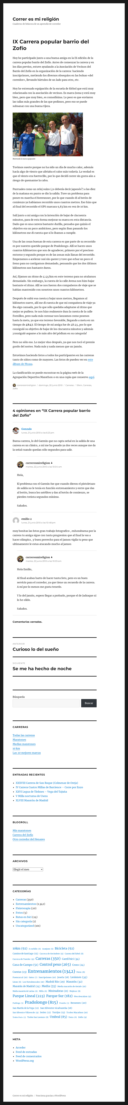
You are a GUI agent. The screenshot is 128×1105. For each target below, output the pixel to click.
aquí (91, 377)
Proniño (64, 1003)
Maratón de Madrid (26, 986)
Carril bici (71, 958)
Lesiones (78, 977)
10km (79, 385)
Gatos (33, 977)
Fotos (19, 912)
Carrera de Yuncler (23, 959)
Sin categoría (24, 921)
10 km (16, 748)
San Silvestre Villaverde (26, 1012)
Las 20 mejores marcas (27, 752)
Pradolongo (41, 1002)
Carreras (69, 385)
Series (45, 1012)
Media (49, 986)
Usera (73, 1017)
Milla (43, 991)
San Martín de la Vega (26, 1008)
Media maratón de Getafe (71, 986)
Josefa (63, 977)
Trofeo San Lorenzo (37, 1017)
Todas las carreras (24, 735)
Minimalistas (58, 991)
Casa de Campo (25, 965)
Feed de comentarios (29, 1056)
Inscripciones (47, 977)
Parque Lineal (29, 996)
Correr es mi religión (36, 19)
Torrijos (58, 1012)
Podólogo (18, 1003)
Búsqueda (19, 696)
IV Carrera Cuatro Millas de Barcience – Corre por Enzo (49, 787)
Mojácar (74, 991)
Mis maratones (22, 830)
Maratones (19, 739)
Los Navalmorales (33, 982)
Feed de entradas (26, 1051)
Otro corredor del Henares (29, 839)
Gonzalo (26, 428)
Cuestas (20, 971)
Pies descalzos (82, 996)
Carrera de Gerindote (51, 953)
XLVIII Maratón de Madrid (32, 800)
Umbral (58, 1017)
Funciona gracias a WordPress (51, 1095)
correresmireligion (26, 385)
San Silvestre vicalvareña (56, 1008)
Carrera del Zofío (23, 834)
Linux (17, 982)
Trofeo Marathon (77, 1012)
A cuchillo (35, 949)
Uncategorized (25, 925)
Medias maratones (24, 744)
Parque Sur (59, 996)
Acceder (20, 1047)
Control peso (55, 964)
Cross (78, 964)
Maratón (74, 981)
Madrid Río (55, 981)
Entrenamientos (26, 903)
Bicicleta (64, 948)
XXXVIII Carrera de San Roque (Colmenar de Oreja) (47, 782)
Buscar (89, 703)
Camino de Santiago (25, 953)
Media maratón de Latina (25, 991)
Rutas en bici (24, 917)
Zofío (15, 388)
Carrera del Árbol (74, 953)
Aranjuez (47, 949)
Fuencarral (20, 977)
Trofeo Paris (19, 1017)
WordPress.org (25, 1060)
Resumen (78, 1002)
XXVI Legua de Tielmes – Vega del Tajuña (41, 791)
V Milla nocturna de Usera (32, 796)
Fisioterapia (23, 908)
